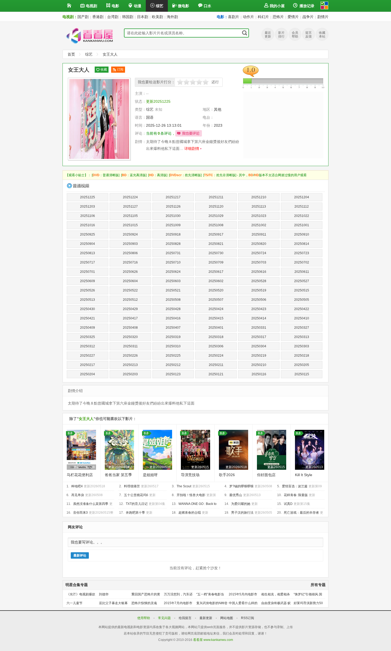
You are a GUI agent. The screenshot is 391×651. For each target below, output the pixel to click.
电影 (115, 6)
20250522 (130, 290)
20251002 (258, 225)
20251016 (87, 225)
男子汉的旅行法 (242, 512)
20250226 (130, 355)
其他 (217, 109)
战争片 (308, 17)
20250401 (216, 327)
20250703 (258, 262)
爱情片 (293, 17)
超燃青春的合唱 (189, 512)
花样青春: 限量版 (296, 495)
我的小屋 (277, 6)
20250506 (258, 300)
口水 (207, 6)
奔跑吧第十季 (135, 512)
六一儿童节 (74, 603)
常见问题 (165, 618)
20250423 (258, 309)
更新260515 (200, 467)
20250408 (130, 327)
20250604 (130, 281)
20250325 (87, 337)
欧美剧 (157, 17)
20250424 (216, 309)
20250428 (173, 309)
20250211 (216, 365)
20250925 (87, 234)
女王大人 (110, 54)
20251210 (258, 197)
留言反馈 (308, 34)
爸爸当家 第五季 (118, 475)
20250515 (301, 290)
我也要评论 (188, 133)
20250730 (216, 253)
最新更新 (206, 618)
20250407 (173, 327)
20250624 (173, 272)
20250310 (173, 346)
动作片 (248, 17)
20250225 (173, 355)
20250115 (301, 374)
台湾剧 (112, 17)
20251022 (301, 216)
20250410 (301, 318)
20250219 (258, 355)
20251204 (301, 197)
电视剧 (91, 6)
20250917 (216, 234)
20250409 (87, 327)
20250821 (216, 244)
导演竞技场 (190, 475)
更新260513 (314, 467)
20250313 (301, 337)
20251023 (258, 216)
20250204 (87, 374)
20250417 (130, 318)
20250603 (173, 281)
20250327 (301, 327)
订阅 (120, 69)
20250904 (87, 244)
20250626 (130, 272)
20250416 (173, 318)
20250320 (130, 337)
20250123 (173, 374)
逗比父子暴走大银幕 (113, 603)
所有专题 (318, 585)
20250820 (258, 244)
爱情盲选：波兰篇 (294, 486)
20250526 (87, 290)
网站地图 (227, 618)
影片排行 (281, 34)
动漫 (137, 6)
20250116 (259, 374)
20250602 (216, 281)
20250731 (173, 253)
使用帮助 (144, 618)
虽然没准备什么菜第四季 (90, 504)
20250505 (301, 300)
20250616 (258, 272)
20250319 (173, 337)
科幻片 (263, 17)
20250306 (216, 346)
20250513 (87, 300)
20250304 (258, 346)
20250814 (301, 244)
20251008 (216, 225)
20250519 (258, 290)
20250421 (87, 318)
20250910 (301, 234)
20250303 (301, 346)
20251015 (130, 225)
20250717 (87, 262)
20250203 (130, 374)
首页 (71, 54)
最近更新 (268, 34)
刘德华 (104, 594)
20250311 (130, 346)
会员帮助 (295, 34)
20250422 (301, 309)
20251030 (173, 216)
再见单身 (77, 495)
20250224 (216, 355)
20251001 (301, 225)
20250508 (173, 300)
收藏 (104, 69)
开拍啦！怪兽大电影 (191, 495)
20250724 (258, 253)
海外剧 (172, 17)
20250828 (173, 244)
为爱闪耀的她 (240, 504)
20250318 (216, 337)
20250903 (130, 244)
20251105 (130, 216)
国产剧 (83, 17)
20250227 (87, 355)
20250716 (130, 262)
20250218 (301, 355)
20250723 (301, 253)
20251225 (87, 197)
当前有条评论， (160, 133)
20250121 (216, 374)
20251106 (87, 216)
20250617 (216, 272)
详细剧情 (191, 148)
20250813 (87, 253)
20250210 (258, 365)
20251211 (216, 197)
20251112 (301, 206)
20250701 (87, 272)
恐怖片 (278, 17)
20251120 (216, 206)
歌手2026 (227, 475)
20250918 (173, 234)
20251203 (87, 206)
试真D (288, 504)
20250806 (130, 253)
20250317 (258, 337)
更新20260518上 (120, 467)
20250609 (87, 281)
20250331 (258, 327)
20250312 (87, 346)
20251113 (259, 206)
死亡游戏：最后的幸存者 (301, 512)
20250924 (130, 234)
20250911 (259, 234)
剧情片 (322, 17)
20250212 (173, 365)
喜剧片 (233, 17)
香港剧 (97, 17)
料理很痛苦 (132, 486)
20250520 (216, 290)
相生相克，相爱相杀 (275, 594)
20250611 (301, 272)
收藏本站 (322, 34)
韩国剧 (127, 17)
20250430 (87, 309)
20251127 (130, 206)
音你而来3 (80, 512)
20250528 (258, 281)
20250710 (173, 262)
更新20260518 (84, 467)
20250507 (216, 300)
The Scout (184, 486)
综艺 (159, 6)
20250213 (130, 365)
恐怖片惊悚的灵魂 (144, 603)
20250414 (258, 318)
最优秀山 (235, 495)
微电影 (183, 6)
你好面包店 (266, 475)
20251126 (173, 206)
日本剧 (142, 17)
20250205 (301, 365)
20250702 (301, 262)
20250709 (216, 262)
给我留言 (185, 618)
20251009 (173, 225)
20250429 (130, 309)
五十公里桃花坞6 (136, 495)
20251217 (173, 197)
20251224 (130, 197)
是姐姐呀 (150, 475)
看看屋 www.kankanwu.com (213, 640)
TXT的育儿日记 (137, 504)
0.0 (70, 433)
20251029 (216, 216)
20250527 (301, 281)
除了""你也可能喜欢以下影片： (102, 419)
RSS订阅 (247, 618)
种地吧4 (77, 486)
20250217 (87, 365)
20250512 (130, 300)
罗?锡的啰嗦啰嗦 (241, 486)
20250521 (173, 290)
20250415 (216, 318)
